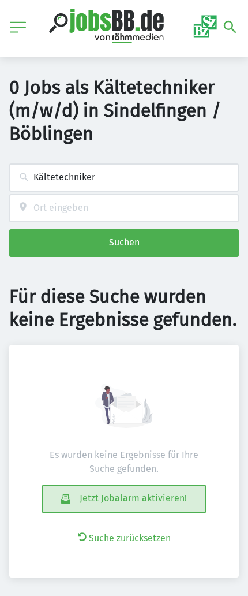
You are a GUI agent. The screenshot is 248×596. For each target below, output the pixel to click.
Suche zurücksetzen (130, 537)
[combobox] (124, 177)
